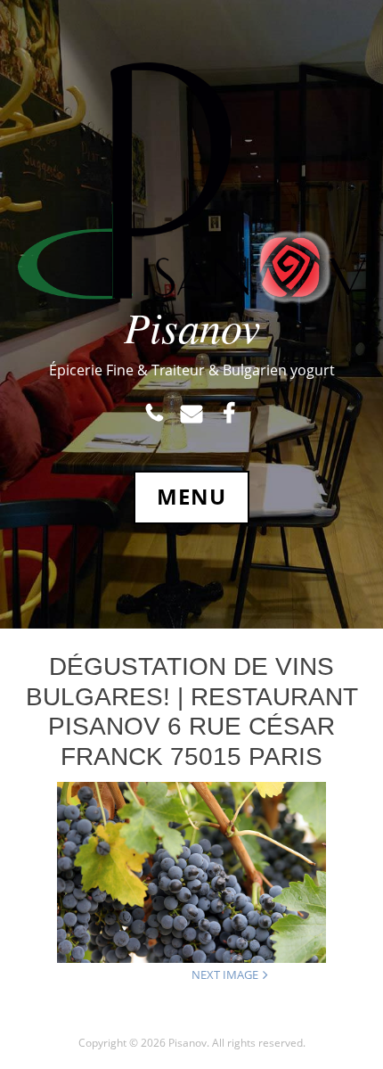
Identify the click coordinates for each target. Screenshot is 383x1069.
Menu (191, 496)
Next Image (225, 974)
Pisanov (192, 326)
